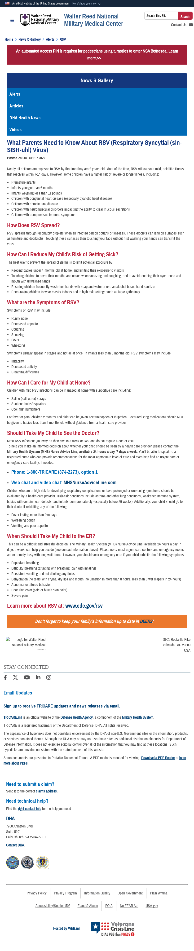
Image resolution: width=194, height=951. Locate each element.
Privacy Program (65, 893)
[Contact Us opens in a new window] (178, 24)
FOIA (109, 905)
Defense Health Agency (77, 717)
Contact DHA (15, 845)
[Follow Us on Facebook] (5, 678)
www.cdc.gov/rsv (84, 605)
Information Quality (97, 893)
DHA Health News (24, 117)
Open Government (130, 893)
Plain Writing (158, 893)
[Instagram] (48, 678)
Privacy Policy (37, 893)
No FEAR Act (129, 905)
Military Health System (137, 717)
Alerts (14, 94)
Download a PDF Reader (158, 758)
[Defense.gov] (12, 861)
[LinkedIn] (38, 678)
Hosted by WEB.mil (66, 928)
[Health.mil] (27, 861)
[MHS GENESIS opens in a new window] (191, 24)
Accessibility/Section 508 (52, 905)
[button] (86, 3)
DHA (10, 818)
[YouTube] (27, 678)
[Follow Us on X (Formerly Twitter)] (15, 678)
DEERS (146, 621)
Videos (15, 129)
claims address (46, 791)
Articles (16, 106)
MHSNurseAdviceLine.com (90, 482)
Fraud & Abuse (88, 905)
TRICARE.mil (13, 717)
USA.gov (152, 905)
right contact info (29, 808)
